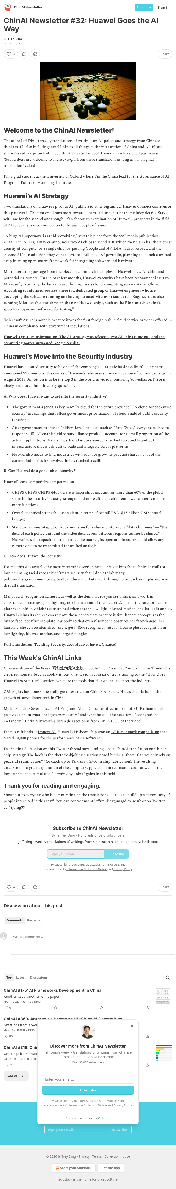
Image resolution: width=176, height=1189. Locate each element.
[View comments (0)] (24, 54)
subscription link (35, 153)
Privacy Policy (122, 1105)
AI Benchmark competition (135, 732)
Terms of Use (110, 1101)
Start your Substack (76, 1168)
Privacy (84, 1156)
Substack (65, 1179)
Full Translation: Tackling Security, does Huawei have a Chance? (60, 644)
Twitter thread (68, 749)
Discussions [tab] (38, 977)
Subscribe (144, 7)
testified (106, 709)
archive (124, 153)
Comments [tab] (14, 920)
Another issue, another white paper (31, 996)
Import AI (47, 732)
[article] (88, 999)
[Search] (167, 977)
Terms (97, 1156)
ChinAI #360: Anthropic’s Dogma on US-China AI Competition (63, 1019)
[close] (132, 1026)
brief (145, 692)
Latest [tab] (21, 977)
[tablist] (23, 920)
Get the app (110, 1168)
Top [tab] (9, 977)
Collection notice (117, 1156)
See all (13, 1076)
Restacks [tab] (34, 920)
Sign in (164, 7)
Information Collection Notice (86, 1105)
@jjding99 (16, 807)
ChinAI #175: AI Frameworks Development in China (53, 990)
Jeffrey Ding (13, 39)
